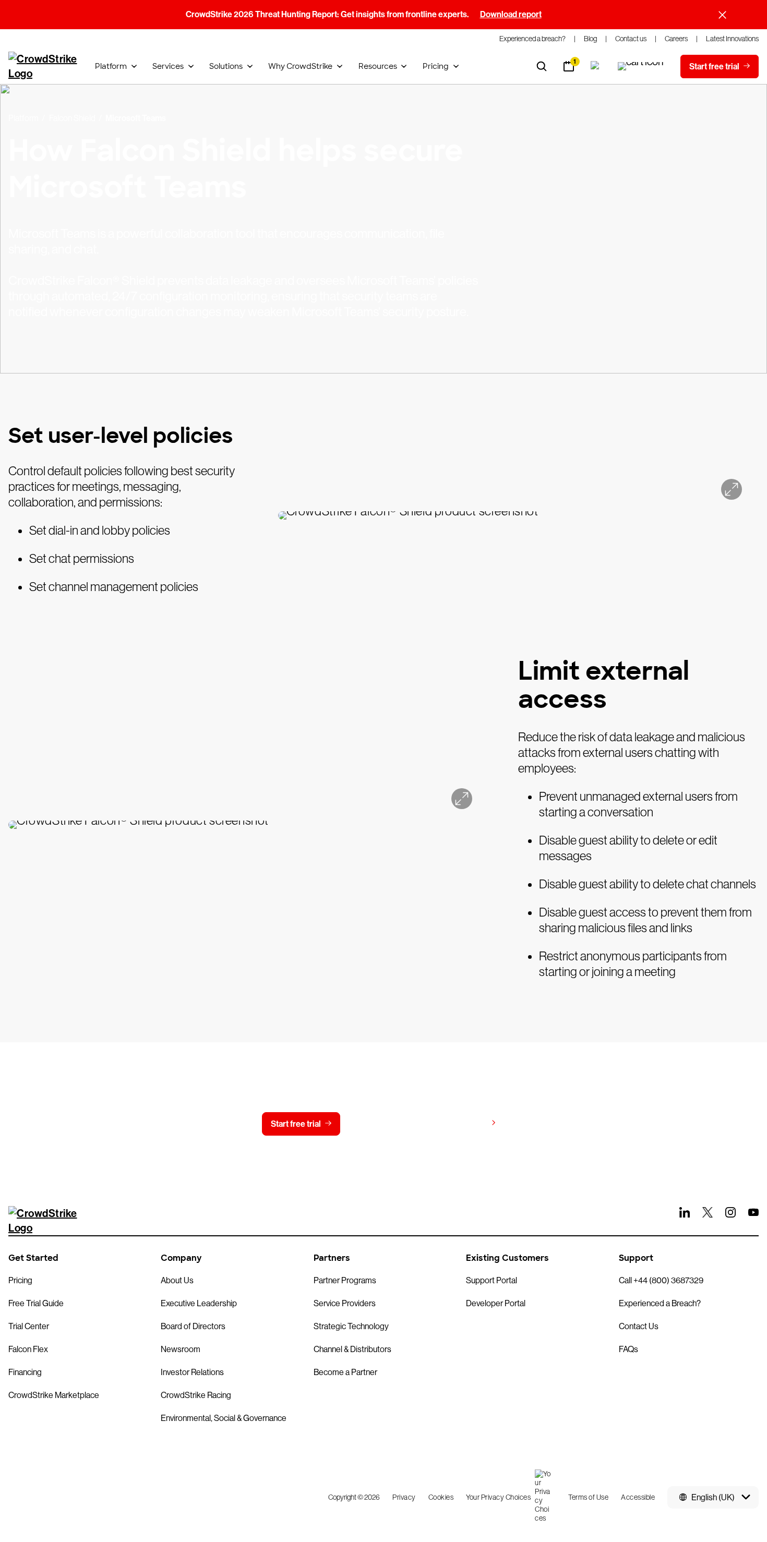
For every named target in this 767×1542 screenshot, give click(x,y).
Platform (111, 66)
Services (168, 66)
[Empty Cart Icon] (641, 66)
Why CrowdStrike (300, 66)
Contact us (381, 1124)
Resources (377, 66)
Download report (511, 14)
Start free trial (296, 1124)
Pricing (436, 66)
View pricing (463, 1123)
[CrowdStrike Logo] (43, 66)
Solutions (226, 66)
